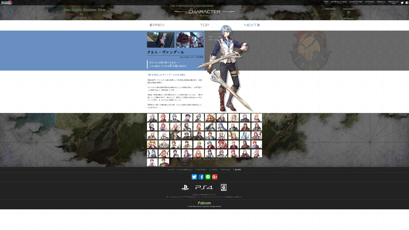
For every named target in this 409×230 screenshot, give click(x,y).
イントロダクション (185, 169)
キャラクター (201, 169)
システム (214, 169)
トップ (172, 169)
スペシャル (226, 169)
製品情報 (238, 169)
